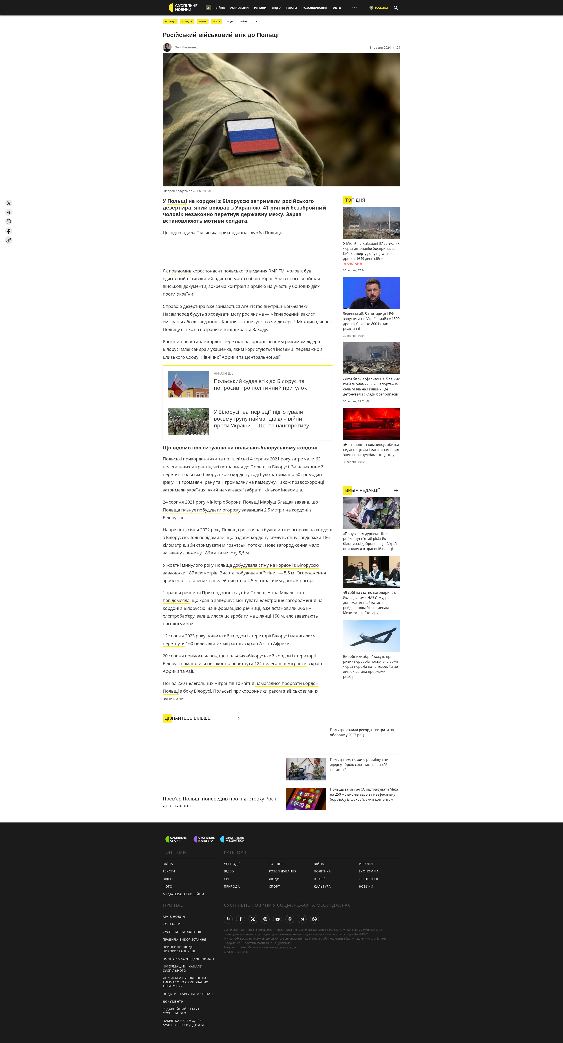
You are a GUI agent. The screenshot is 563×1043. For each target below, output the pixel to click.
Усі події (231, 864)
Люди (274, 879)
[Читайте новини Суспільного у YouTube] (277, 919)
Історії (319, 879)
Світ (227, 879)
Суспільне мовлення (182, 932)
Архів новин (174, 916)
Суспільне (283, 943)
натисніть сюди (285, 947)
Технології (368, 879)
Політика (322, 871)
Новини (366, 886)
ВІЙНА (244, 21)
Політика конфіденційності (188, 959)
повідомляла (176, 600)
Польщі (177, 200)
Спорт (274, 886)
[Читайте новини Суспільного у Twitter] (253, 919)
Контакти (172, 924)
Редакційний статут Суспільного (181, 1011)
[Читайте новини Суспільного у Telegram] (302, 919)
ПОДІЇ (230, 21)
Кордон (187, 21)
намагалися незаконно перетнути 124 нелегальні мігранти (244, 663)
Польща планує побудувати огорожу (202, 510)
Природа (232, 886)
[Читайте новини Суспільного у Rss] (228, 919)
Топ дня (276, 864)
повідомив (180, 271)
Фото (337, 8)
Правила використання (184, 939)
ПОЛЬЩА (170, 21)
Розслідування (314, 8)
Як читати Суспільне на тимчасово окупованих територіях (185, 982)
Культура (322, 886)
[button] (9, 203)
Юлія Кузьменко (186, 47)
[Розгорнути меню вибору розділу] (208, 7)
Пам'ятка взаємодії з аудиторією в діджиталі (185, 1023)
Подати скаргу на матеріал (188, 994)
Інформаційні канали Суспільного (182, 968)
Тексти (291, 8)
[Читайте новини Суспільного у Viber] (289, 919)
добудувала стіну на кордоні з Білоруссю (276, 565)
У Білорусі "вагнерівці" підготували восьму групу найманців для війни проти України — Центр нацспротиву (261, 418)
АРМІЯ (202, 21)
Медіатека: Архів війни (183, 894)
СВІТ (257, 21)
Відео (276, 8)
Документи (173, 1001)
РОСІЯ (216, 21)
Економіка (369, 871)
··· (354, 8)
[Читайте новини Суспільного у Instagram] (265, 919)
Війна (220, 8)
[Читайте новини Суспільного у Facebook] (240, 919)
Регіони (260, 8)
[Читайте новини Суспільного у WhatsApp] (314, 919)
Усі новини (239, 8)
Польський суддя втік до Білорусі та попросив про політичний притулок (260, 384)
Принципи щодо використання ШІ (179, 949)
